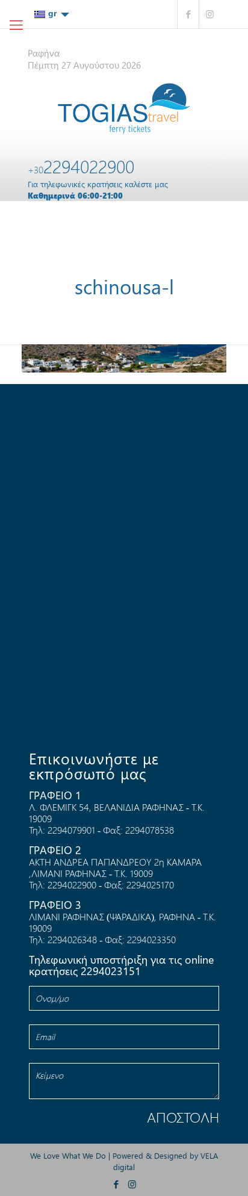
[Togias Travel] (124, 108)
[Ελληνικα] (52, 14)
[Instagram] (209, 14)
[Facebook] (188, 14)
